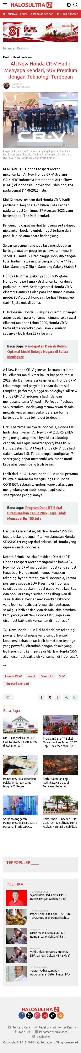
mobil (31, 676)
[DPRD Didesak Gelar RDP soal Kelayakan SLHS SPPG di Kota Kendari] (20, 724)
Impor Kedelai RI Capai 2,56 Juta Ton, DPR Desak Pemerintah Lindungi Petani (50, 916)
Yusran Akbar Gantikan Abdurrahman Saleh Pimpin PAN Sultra (50, 972)
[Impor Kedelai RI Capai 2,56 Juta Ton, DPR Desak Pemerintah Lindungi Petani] (16, 917)
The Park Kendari (17, 683)
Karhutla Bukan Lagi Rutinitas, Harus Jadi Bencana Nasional (56, 782)
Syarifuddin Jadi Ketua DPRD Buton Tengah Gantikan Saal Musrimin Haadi (48, 897)
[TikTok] (52, 1015)
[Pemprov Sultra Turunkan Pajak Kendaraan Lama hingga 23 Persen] (20, 765)
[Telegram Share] (66, 697)
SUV (62, 676)
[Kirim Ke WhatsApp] (75, 697)
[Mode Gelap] (68, 4)
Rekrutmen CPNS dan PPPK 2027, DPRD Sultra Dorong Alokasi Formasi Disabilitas (60, 822)
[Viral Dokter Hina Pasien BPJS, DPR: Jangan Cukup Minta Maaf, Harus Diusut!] (16, 955)
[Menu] (6, 4)
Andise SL (17, 84)
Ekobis (7, 57)
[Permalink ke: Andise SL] (6, 85)
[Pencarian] (75, 4)
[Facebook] (21, 1015)
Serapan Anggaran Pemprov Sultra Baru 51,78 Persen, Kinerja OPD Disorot (20, 823)
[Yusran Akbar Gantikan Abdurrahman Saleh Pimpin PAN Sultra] (16, 974)
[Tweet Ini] (50, 697)
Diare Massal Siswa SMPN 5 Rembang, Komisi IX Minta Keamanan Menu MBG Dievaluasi (51, 934)
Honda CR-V (13, 676)
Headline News (22, 57)
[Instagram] (37, 1015)
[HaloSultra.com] (31, 5)
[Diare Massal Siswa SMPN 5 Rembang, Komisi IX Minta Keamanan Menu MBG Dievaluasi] (16, 936)
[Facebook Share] (41, 697)
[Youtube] (45, 1015)
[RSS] (60, 1015)
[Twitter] (29, 1015)
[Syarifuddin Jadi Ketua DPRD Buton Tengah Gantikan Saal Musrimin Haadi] (16, 898)
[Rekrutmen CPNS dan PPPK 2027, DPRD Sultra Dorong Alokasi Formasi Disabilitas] (60, 805)
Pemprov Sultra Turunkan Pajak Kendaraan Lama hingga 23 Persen (19, 782)
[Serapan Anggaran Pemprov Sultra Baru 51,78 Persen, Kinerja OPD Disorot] (20, 805)
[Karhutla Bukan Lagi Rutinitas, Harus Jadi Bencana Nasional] (60, 765)
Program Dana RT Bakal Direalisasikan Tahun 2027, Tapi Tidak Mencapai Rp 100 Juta (60, 742)
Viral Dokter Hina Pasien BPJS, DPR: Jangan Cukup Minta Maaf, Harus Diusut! (50, 953)
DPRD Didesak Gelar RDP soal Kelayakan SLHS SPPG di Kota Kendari (20, 741)
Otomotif (47, 676)
